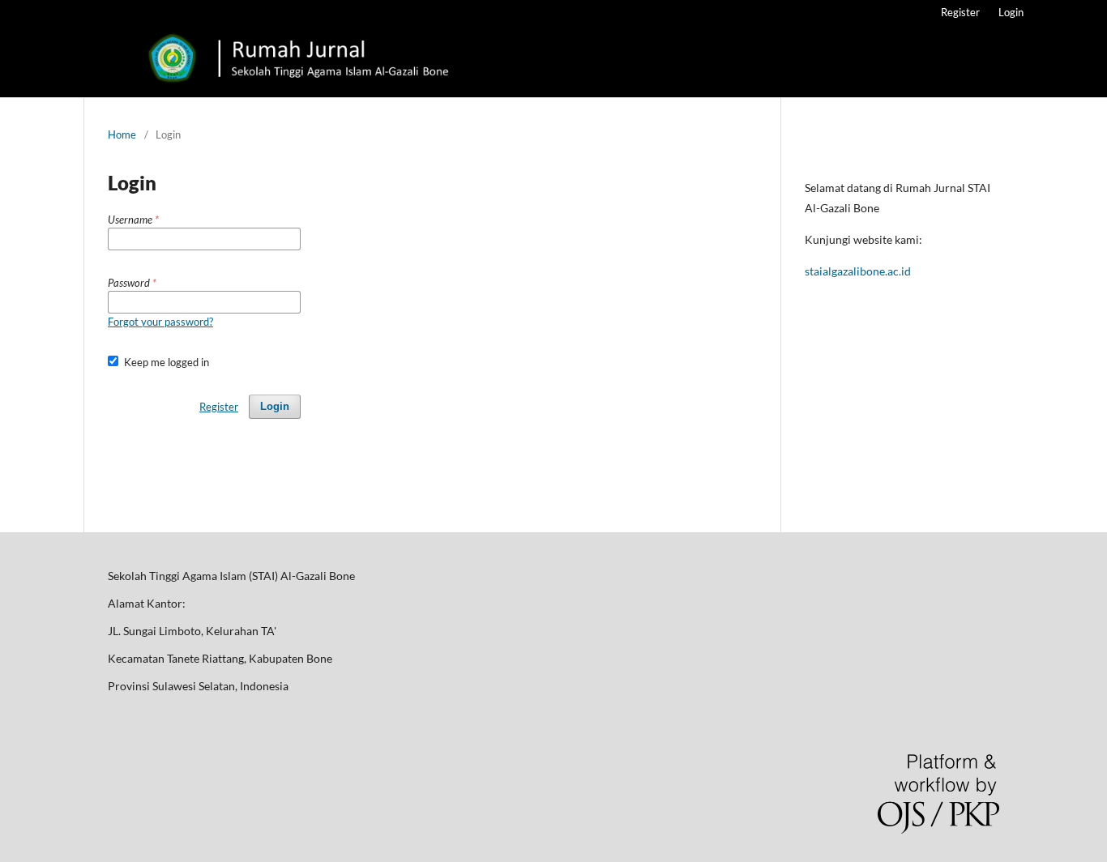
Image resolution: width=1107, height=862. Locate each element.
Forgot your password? (160, 321)
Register (960, 12)
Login (1011, 12)
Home (122, 134)
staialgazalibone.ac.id (858, 271)
